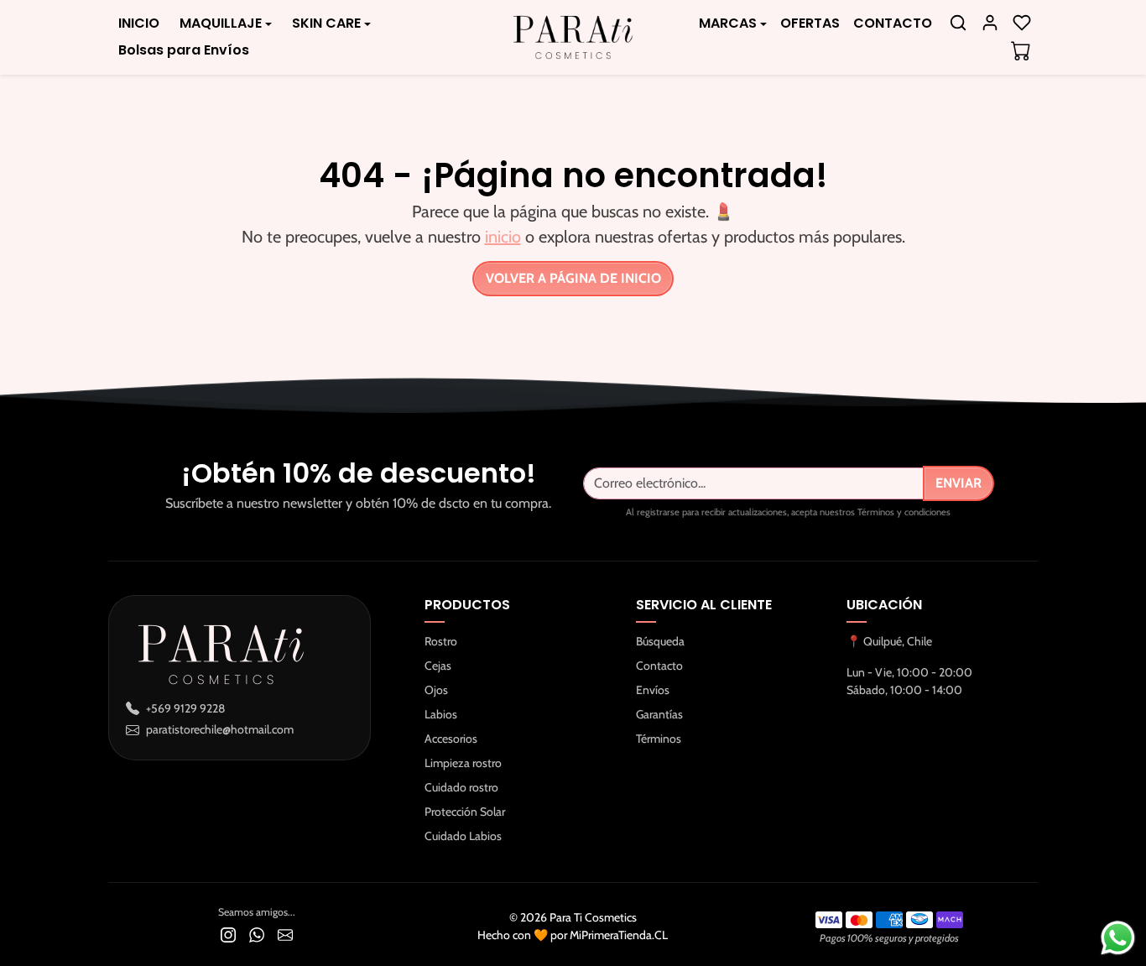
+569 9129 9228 (185, 708)
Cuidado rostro (461, 787)
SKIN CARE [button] (326, 23)
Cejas (438, 665)
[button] (958, 22)
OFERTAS (810, 23)
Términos (658, 738)
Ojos (436, 689)
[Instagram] (228, 933)
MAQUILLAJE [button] (221, 23)
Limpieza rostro (463, 762)
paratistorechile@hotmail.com (220, 729)
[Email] (285, 933)
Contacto (659, 665)
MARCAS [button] (728, 23)
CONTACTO (892, 23)
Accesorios (451, 738)
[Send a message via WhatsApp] (1118, 938)
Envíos (652, 689)
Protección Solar (465, 811)
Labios (441, 714)
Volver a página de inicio (573, 278)
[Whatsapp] (256, 933)
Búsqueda (660, 641)
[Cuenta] (990, 22)
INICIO (138, 23)
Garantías (659, 714)
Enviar (958, 483)
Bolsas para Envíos (183, 50)
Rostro (441, 641)
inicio (503, 237)
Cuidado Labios (463, 835)
